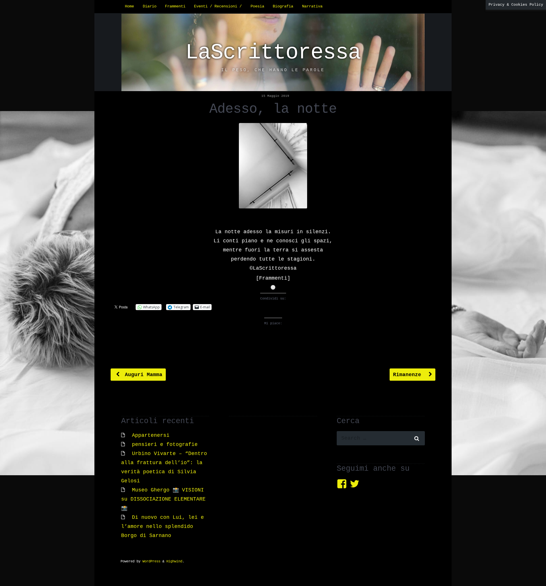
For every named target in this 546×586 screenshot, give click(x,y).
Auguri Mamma (142, 375)
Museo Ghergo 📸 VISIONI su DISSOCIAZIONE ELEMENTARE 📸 (163, 499)
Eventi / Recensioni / (218, 6)
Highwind (174, 562)
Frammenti (175, 6)
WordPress (151, 562)
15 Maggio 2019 (275, 96)
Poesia (257, 6)
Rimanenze (408, 375)
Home (129, 6)
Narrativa (312, 6)
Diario (149, 6)
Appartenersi (150, 435)
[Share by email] (273, 287)
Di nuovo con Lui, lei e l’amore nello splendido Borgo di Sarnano (162, 526)
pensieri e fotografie (165, 444)
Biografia (283, 6)
